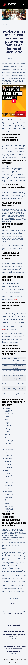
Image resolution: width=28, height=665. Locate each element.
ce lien (15, 300)
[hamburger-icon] (24, 4)
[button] (11, 603)
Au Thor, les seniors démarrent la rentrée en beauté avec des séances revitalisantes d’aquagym (14, 649)
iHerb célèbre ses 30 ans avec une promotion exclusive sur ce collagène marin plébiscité (14, 634)
